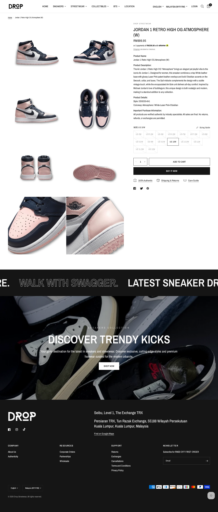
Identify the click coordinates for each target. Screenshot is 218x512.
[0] (207, 6)
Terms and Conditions (121, 465)
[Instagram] (19, 429)
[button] (109, 366)
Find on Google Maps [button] (104, 433)
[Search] (202, 6)
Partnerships (65, 456)
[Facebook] (11, 429)
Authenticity (13, 456)
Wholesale (64, 461)
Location (129, 6)
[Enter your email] (207, 461)
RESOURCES (66, 446)
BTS (115, 6)
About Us (12, 451)
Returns (114, 451)
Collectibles (99, 6)
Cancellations (117, 461)
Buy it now (171, 171)
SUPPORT (116, 446)
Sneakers (58, 6)
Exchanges (116, 456)
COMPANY (13, 446)
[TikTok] (26, 429)
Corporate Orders (67, 451)
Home (45, 6)
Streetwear (77, 6)
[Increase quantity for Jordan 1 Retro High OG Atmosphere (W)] (144, 161)
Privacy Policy (117, 470)
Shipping (136, 49)
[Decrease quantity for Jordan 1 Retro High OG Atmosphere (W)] (136, 161)
